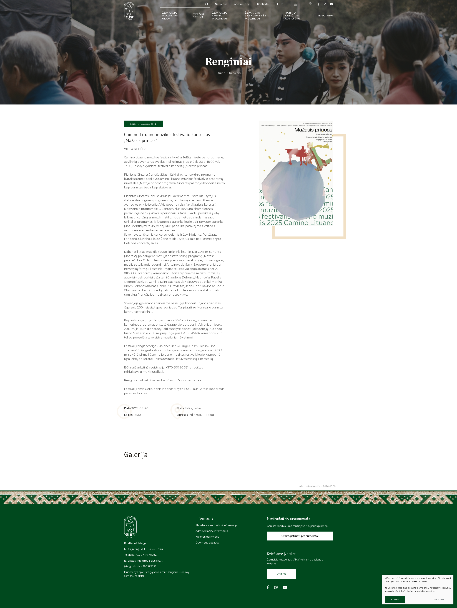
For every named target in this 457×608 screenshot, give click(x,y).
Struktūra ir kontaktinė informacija (216, 525)
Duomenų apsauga (207, 542)
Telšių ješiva (198, 15)
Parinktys (439, 599)
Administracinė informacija (211, 531)
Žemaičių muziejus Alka (170, 15)
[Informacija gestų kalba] (310, 4)
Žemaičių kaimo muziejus (220, 15)
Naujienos (221, 4)
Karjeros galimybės (207, 536)
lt (278, 4)
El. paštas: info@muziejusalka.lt (143, 560)
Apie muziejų (242, 4)
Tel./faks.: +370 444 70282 (140, 554)
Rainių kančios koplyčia (292, 15)
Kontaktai (263, 4)
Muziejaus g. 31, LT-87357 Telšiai (143, 549)
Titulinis (221, 72)
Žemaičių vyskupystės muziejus (256, 15)
